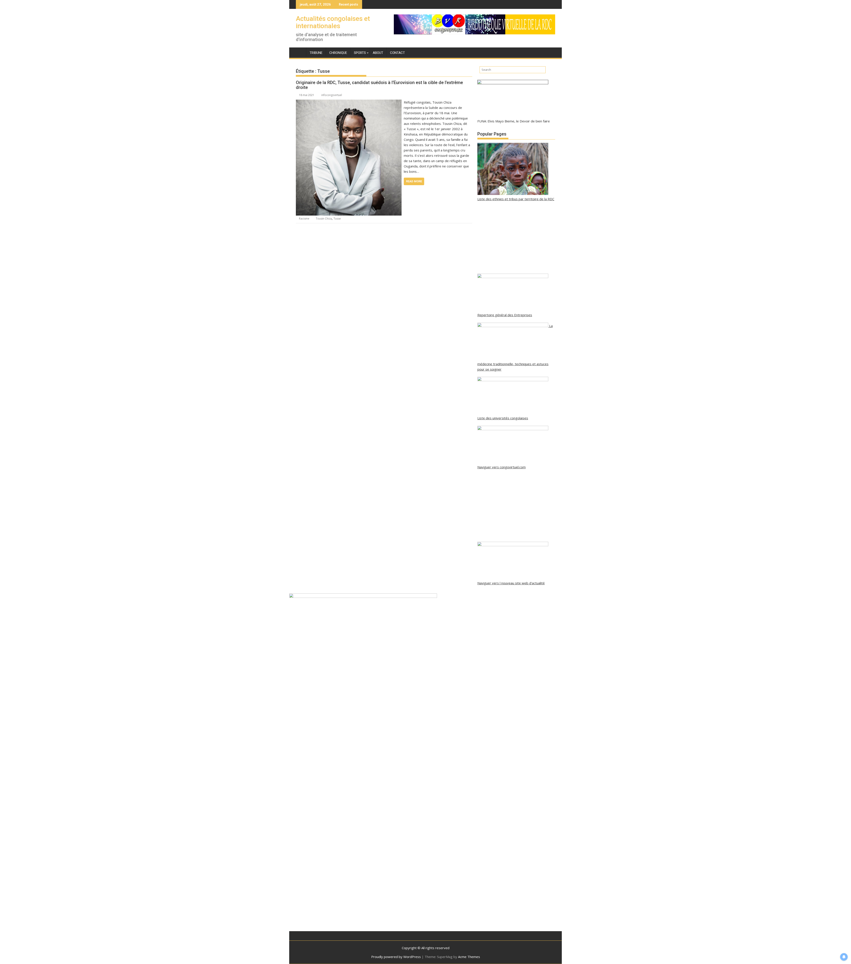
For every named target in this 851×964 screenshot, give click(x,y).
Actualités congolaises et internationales (333, 22)
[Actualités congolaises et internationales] (300, 51)
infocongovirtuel (331, 95)
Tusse (337, 218)
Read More (414, 181)
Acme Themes (469, 956)
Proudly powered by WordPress (396, 956)
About (378, 53)
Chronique (338, 53)
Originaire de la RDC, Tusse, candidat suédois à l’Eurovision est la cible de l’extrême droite (379, 85)
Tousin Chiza (324, 218)
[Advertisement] (516, 238)
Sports (360, 53)
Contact (397, 53)
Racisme (304, 218)
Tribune (316, 53)
